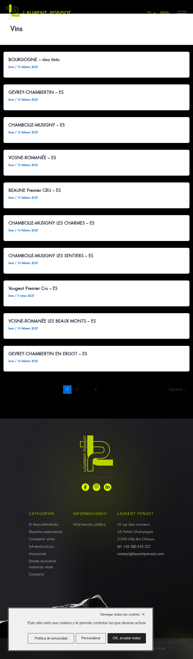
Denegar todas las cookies (120, 614)
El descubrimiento (43, 524)
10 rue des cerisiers (133, 524)
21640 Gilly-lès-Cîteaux (135, 539)
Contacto (36, 574)
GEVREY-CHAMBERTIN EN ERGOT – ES (47, 353)
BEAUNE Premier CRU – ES (34, 190)
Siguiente (178, 389)
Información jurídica (89, 524)
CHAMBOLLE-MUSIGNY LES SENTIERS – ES (50, 255)
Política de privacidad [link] (51, 638)
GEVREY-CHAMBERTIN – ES (36, 92)
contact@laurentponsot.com (140, 554)
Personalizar (91, 638)
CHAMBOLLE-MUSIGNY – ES (36, 125)
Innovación (38, 554)
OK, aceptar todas (127, 638)
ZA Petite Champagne (135, 532)
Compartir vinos (42, 539)
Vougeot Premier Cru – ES (32, 288)
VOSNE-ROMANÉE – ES (32, 157)
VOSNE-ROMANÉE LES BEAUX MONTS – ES (52, 321)
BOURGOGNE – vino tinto (34, 59)
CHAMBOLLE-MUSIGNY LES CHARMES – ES (51, 223)
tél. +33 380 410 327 (134, 547)
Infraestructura (41, 547)
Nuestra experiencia (45, 532)
